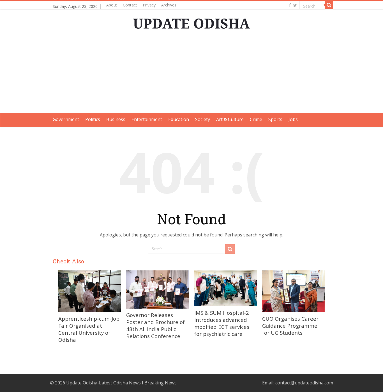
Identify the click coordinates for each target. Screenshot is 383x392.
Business (115, 119)
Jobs (293, 119)
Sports (275, 119)
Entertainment (146, 119)
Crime (256, 119)
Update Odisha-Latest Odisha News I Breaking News (121, 383)
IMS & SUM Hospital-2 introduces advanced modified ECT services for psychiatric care (221, 323)
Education (178, 119)
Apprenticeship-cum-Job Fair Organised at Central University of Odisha (88, 329)
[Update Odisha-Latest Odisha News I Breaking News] (191, 22)
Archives (168, 5)
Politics (92, 119)
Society (202, 119)
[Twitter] (295, 5)
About (111, 5)
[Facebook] (290, 5)
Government (66, 119)
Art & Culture (230, 119)
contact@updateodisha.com (304, 383)
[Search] (329, 5)
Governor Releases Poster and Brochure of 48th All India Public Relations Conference (155, 325)
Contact (130, 5)
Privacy (149, 5)
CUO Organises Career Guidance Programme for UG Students (290, 325)
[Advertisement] (191, 73)
